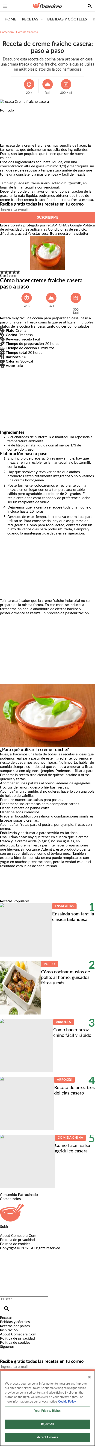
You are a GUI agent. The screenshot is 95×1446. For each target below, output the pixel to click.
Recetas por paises (15, 1326)
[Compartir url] (5, 138)
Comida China (70, 1137)
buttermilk (72, 183)
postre (47, 824)
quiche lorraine (65, 775)
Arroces (63, 1022)
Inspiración (9, 1330)
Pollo (49, 964)
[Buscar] (7, 1309)
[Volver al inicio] (43, 1267)
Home (10, 19)
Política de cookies (15, 1244)
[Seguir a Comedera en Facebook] (5, 1351)
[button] (2, 272)
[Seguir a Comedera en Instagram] (17, 1351)
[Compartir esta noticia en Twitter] (28, 114)
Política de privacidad (17, 1240)
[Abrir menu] (5, 6)
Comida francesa (27, 32)
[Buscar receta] (90, 6)
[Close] (89, 1377)
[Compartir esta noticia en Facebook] (17, 114)
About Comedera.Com (18, 1235)
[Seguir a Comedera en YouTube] (28, 1351)
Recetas (30, 19)
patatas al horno (41, 783)
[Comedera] (47, 5)
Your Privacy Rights (47, 1410)
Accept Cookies (47, 1437)
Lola (11, 110)
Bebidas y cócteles (67, 19)
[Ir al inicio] (47, 1213)
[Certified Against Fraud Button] (16, 1252)
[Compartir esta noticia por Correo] (39, 114)
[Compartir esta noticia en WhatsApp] (5, 114)
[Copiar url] (11, 128)
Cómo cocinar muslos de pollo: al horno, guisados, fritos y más (66, 977)
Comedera (7, 32)
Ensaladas (64, 906)
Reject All (47, 1424)
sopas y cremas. (26, 820)
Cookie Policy (67, 1401)
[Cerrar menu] (5, 1291)
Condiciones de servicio (67, 229)
